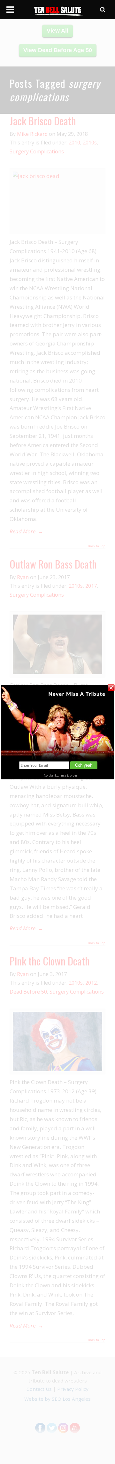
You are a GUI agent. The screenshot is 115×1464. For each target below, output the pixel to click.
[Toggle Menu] (10, 9)
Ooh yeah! (84, 765)
